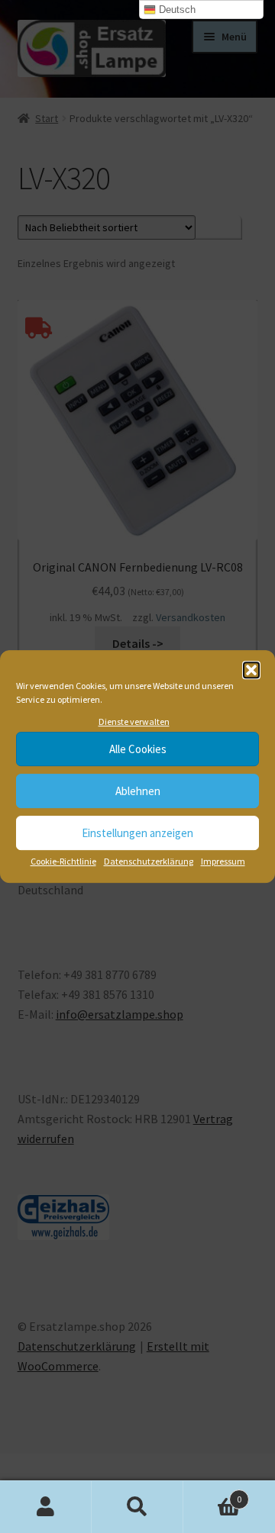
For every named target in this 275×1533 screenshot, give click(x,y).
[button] (251, 670)
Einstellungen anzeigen (137, 833)
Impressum (223, 862)
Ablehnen (137, 791)
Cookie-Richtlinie (63, 862)
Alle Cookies (138, 749)
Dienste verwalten (134, 721)
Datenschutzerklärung (148, 862)
